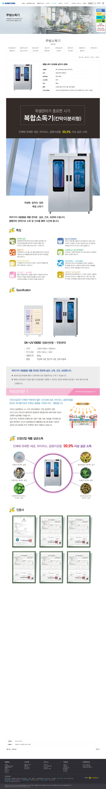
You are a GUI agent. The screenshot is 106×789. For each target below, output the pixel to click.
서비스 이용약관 (86, 764)
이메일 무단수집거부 (87, 767)
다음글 (87, 57)
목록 (98, 57)
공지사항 (65, 769)
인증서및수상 (66, 767)
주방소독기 (7, 769)
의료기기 (7, 771)
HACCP (6, 768)
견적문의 (46, 764)
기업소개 (65, 764)
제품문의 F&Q (27, 764)
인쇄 (93, 57)
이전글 (81, 57)
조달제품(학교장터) (9, 766)
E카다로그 (46, 767)
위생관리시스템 (47, 768)
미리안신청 (26, 768)
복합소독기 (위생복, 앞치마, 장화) (23, 744)
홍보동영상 (65, 768)
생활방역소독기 (8, 767)
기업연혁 (65, 766)
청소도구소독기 (18, 741)
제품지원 (26, 766)
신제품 (6, 764)
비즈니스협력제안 (48, 766)
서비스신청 (26, 767)
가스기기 (7, 772)
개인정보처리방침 (87, 766)
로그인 (98, 3)
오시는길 (65, 771)
